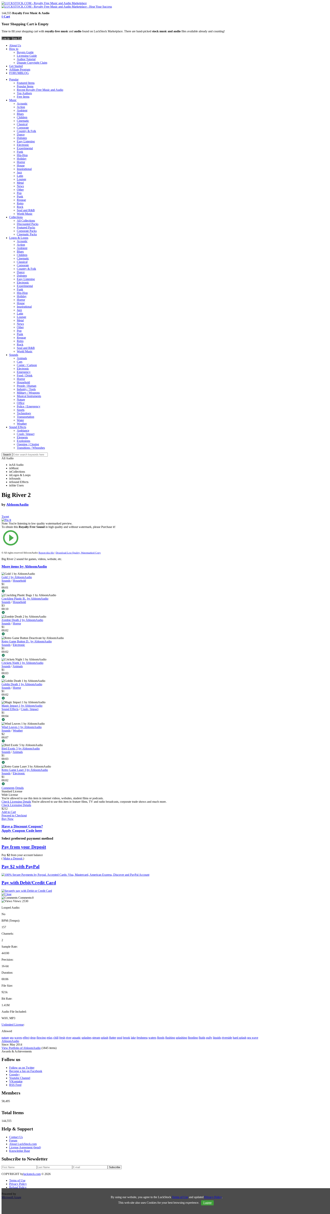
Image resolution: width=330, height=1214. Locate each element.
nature (5, 1037)
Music (13, 100)
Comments (8, 788)
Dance (21, 134)
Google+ (14, 1074)
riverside (227, 1037)
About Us (15, 45)
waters (152, 1037)
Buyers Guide (25, 52)
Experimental (25, 148)
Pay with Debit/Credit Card (29, 882)
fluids (202, 1037)
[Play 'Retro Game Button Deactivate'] (60, 656)
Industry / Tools (26, 389)
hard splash (239, 1037)
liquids (217, 1037)
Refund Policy (18, 1187)
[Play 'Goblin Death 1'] (60, 698)
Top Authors (24, 93)
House (21, 165)
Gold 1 (6, 577)
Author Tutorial (26, 59)
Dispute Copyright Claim (32, 62)
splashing (181, 1037)
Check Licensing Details (16, 801)
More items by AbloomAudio (24, 566)
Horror (21, 162)
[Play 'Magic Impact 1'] (60, 720)
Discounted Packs (27, 224)
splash (104, 1037)
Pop (19, 193)
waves (18, 1037)
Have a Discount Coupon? (22, 828)
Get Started (16, 66)
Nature (21, 399)
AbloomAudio (17, 505)
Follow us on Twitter (21, 1067)
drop (33, 1037)
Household (23, 382)
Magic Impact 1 (11, 705)
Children (22, 117)
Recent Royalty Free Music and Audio (40, 89)
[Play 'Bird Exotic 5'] (60, 763)
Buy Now (8, 818)
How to (13, 48)
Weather (22, 423)
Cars (19, 361)
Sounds (13, 354)
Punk (20, 196)
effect (26, 1037)
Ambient (22, 110)
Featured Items (26, 83)
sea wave (252, 1037)
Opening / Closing (28, 444)
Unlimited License (13, 1024)
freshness (142, 1037)
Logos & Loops (18, 237)
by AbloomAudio (21, 577)
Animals (22, 358)
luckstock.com (32, 1174)
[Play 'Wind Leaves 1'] (60, 741)
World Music (24, 213)
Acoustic (22, 103)
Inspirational (24, 169)
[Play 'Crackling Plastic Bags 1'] (60, 613)
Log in (6, 38)
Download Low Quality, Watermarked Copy (78, 552)
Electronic (23, 144)
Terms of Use (17, 1180)
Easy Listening (26, 141)
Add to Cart (9, 812)
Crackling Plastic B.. (14, 598)
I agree (207, 1202)
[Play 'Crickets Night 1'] (60, 677)
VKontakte (16, 1081)
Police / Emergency (28, 406)
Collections (16, 217)
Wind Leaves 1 (11, 727)
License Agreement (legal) (25, 1147)
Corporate (23, 127)
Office (20, 403)
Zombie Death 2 (11, 620)
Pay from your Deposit (24, 846)
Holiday (22, 158)
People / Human (26, 385)
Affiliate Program (19, 69)
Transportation (25, 416)
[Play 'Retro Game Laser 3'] (60, 784)
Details (19, 788)
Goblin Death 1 (11, 684)
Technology (24, 413)
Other (20, 189)
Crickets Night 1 (11, 662)
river (68, 1037)
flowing (41, 1037)
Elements (22, 437)
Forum (13, 1140)
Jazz (19, 172)
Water (20, 420)
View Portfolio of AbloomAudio (21, 1048)
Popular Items (25, 86)
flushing (170, 1037)
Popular (14, 79)
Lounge (21, 179)
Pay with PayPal (21, 866)
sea (12, 1037)
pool (119, 1037)
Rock (20, 206)
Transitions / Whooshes (31, 447)
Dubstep (22, 138)
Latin (20, 175)
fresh (62, 1037)
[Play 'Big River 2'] (60, 538)
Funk (20, 151)
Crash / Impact (25, 434)
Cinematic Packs (27, 234)
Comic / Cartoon (27, 365)
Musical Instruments (29, 396)
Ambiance (23, 430)
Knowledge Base (19, 1150)
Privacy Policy (18, 1184)
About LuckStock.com (23, 1144)
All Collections (26, 220)
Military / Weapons (28, 392)
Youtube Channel (19, 1078)
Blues (20, 113)
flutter (112, 1037)
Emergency (24, 372)
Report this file (46, 552)
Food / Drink (24, 375)
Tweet (5, 516)
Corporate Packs (27, 231)
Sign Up (17, 38)
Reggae (21, 200)
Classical (22, 124)
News (20, 186)
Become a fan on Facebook (25, 1071)
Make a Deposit (13, 858)
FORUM (14, 73)
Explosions (23, 440)
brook (126, 1037)
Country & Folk (26, 131)
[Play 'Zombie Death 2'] (60, 634)
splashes (86, 1037)
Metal (20, 182)
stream (96, 1037)
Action (21, 107)
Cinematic (23, 120)
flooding (193, 1037)
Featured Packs (26, 227)
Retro (20, 203)
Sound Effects (17, 427)
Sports (20, 409)
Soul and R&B (26, 210)
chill (55, 1037)
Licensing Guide (27, 55)
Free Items (23, 96)
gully (209, 1037)
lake (133, 1037)
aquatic (76, 1037)
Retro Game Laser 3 (14, 770)
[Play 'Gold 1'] (60, 591)
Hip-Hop (22, 155)
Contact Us (16, 1137)
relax (50, 1037)
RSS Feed (15, 1084)
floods (160, 1037)
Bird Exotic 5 (10, 748)
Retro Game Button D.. (16, 641)
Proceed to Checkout (14, 815)
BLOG (24, 73)
